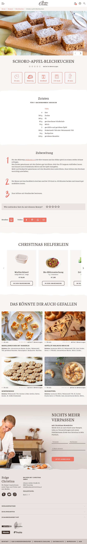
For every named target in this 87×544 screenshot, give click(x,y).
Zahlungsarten (8, 511)
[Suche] (84, 4)
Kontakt (5, 541)
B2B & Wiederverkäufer (21, 541)
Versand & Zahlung (42, 541)
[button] (80, 53)
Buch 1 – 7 (26, 495)
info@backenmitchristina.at (32, 487)
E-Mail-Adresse (58, 448)
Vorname (55, 442)
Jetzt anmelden (63, 459)
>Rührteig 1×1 (30, 159)
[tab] (43, 506)
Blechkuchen (19, 9)
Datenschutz (58, 541)
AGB (80, 541)
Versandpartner (9, 506)
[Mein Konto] (80, 4)
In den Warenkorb (21, 283)
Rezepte (10, 9)
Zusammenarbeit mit (10, 517)
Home (4, 9)
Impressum (71, 541)
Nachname (73, 442)
